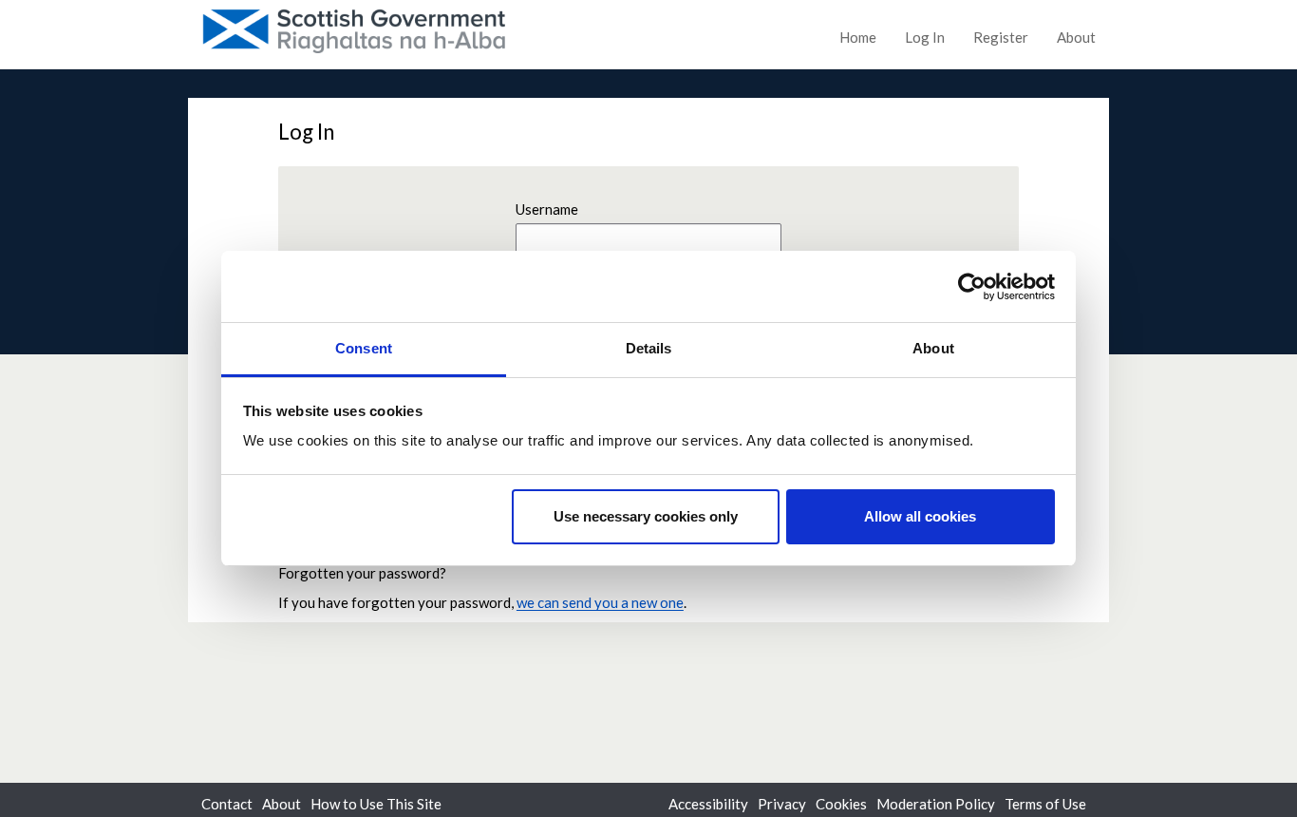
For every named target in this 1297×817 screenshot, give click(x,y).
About (1076, 37)
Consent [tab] (363, 348)
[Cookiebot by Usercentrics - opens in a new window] (972, 287)
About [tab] (933, 348)
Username (547, 209)
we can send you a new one (600, 602)
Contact (227, 803)
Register (1000, 37)
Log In (925, 37)
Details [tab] (649, 348)
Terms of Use (1045, 803)
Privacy (782, 803)
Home (857, 37)
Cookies (841, 803)
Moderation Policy (935, 803)
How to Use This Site (376, 803)
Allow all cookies (920, 516)
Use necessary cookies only (646, 516)
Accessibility (708, 803)
